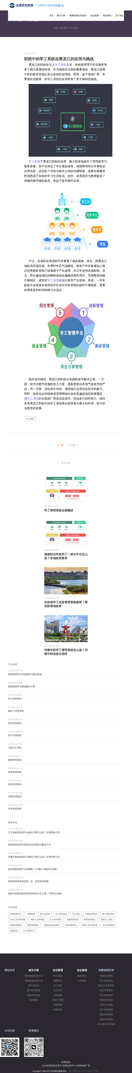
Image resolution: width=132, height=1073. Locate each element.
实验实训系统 (106, 976)
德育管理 (57, 1005)
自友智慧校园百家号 (52, 1065)
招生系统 (57, 990)
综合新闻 (107, 15)
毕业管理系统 (15, 808)
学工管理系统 (15, 698)
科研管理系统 (15, 784)
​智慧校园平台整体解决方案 (21, 686)
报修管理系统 (15, 759)
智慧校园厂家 (83, 1065)
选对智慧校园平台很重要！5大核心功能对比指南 (32, 868)
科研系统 (57, 1010)
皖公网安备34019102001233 (84, 1070)
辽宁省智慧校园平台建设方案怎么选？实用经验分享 (34, 832)
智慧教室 (33, 1000)
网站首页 (10, 970)
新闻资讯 (82, 976)
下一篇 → (73, 445)
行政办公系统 (15, 747)
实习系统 (57, 985)
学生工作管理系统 (18, 919)
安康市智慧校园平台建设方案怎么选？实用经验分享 (34, 856)
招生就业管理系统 (106, 1024)
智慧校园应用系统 (77, 15)
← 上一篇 (59, 445)
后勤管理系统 (15, 796)
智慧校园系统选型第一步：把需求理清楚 (28, 881)
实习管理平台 (29, 931)
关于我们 (119, 15)
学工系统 (74, 27)
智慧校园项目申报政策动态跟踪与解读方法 (29, 844)
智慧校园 (31, 914)
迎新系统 (14, 931)
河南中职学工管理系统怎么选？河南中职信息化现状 (66, 652)
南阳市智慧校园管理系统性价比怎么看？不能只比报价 (35, 893)
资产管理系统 (15, 735)
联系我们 (34, 1030)
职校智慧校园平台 (34, 976)
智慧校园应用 (106, 970)
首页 (51, 15)
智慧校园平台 (16, 914)
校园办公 (57, 981)
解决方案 (61, 15)
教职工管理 (58, 1000)
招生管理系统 (15, 723)
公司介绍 (10, 1030)
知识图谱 (94, 15)
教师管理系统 (90, 919)
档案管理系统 (34, 995)
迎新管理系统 (15, 772)
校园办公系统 (107, 919)
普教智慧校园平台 (34, 981)
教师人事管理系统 (90, 925)
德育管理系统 (33, 925)
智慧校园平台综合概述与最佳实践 (25, 674)
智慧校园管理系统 (52, 925)
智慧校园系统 (91, 914)
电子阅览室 (33, 985)
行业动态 (82, 981)
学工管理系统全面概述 (58, 510)
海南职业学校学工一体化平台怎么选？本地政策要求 (66, 556)
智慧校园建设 (73, 919)
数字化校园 (45, 914)
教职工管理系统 (16, 710)
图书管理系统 (34, 990)
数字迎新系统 (108, 914)
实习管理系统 (56, 919)
